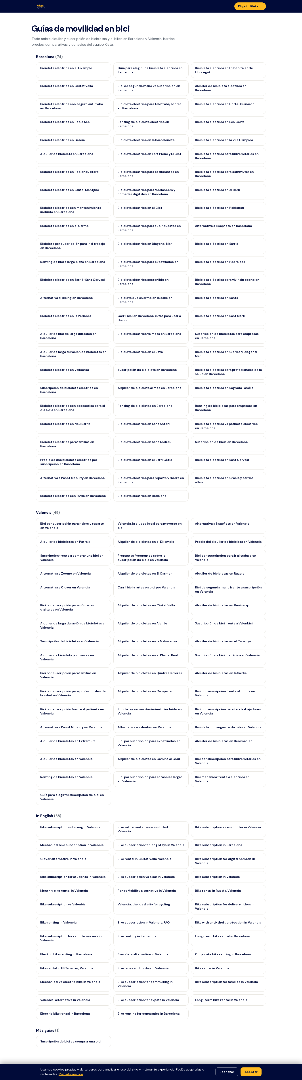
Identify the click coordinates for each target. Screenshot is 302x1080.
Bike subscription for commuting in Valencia (145, 984)
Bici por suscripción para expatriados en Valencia (149, 743)
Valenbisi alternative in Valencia (65, 1000)
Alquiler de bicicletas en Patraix (65, 542)
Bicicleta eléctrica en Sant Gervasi (222, 460)
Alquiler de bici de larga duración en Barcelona (68, 336)
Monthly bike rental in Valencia (64, 891)
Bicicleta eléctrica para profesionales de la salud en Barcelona (228, 372)
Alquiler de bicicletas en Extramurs (68, 741)
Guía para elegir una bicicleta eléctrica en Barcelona (150, 70)
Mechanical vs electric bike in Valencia (70, 982)
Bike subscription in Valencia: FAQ (144, 922)
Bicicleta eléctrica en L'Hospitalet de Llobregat (224, 70)
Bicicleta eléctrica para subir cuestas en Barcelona (149, 228)
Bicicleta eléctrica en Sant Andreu (144, 442)
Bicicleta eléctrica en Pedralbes (220, 262)
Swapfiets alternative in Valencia (143, 954)
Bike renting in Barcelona (137, 936)
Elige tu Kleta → (250, 6)
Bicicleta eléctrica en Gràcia (62, 140)
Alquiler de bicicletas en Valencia (66, 759)
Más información (71, 1074)
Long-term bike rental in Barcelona (222, 936)
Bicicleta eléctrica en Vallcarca (64, 370)
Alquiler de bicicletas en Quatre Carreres (150, 673)
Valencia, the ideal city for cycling (144, 904)
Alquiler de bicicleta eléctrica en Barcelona (221, 88)
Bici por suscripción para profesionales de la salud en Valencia (73, 693)
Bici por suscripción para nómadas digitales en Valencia (67, 607)
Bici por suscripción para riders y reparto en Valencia (72, 526)
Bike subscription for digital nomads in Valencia (225, 861)
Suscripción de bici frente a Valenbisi (224, 623)
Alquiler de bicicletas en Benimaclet (223, 741)
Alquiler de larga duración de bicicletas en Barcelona (73, 354)
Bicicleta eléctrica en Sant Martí (220, 316)
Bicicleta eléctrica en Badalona (142, 496)
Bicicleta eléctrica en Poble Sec (65, 122)
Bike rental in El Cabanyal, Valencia (66, 968)
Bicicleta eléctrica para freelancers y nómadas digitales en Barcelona (146, 192)
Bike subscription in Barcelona (218, 845)
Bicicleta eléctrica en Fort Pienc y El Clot (149, 154)
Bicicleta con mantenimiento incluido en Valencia (150, 711)
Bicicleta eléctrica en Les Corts (220, 122)
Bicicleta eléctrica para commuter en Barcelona (224, 174)
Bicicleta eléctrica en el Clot (140, 208)
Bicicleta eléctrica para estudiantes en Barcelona (148, 174)
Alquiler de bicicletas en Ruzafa (219, 573)
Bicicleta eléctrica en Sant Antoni (144, 424)
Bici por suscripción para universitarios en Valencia (228, 761)
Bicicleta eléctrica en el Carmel (65, 226)
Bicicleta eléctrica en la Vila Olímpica (224, 140)
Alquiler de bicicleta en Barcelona (66, 154)
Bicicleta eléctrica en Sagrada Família (224, 388)
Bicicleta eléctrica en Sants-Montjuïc (69, 190)
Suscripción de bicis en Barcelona (221, 442)
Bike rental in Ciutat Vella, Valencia (144, 859)
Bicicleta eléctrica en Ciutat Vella (66, 86)
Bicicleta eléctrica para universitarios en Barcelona (227, 156)
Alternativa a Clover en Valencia (65, 587)
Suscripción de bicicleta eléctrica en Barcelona (69, 390)
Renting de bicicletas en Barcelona (145, 406)
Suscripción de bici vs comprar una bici (70, 1041)
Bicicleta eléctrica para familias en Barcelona (67, 444)
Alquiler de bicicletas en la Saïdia (221, 673)
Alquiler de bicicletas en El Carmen (145, 573)
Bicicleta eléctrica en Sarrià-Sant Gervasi (72, 280)
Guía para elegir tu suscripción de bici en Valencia (72, 797)
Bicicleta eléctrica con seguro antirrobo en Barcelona (71, 106)
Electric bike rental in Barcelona (65, 1014)
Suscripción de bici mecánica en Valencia (227, 655)
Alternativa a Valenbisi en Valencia (144, 727)
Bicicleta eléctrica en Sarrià (216, 244)
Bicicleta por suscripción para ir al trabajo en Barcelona (72, 246)
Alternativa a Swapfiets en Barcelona (223, 226)
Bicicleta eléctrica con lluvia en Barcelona (73, 496)
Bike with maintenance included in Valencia (145, 829)
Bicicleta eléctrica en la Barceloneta (146, 140)
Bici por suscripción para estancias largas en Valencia (150, 779)
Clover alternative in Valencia (63, 859)
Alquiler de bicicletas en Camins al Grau (149, 759)
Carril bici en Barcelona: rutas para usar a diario (149, 318)
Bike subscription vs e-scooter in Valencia (228, 827)
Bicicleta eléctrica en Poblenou (219, 208)
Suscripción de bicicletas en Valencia (69, 641)
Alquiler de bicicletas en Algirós (143, 623)
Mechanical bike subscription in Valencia (71, 845)
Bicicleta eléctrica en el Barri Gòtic (145, 460)
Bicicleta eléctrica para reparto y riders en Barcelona (151, 480)
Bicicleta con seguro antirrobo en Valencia (228, 727)
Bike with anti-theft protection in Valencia (228, 922)
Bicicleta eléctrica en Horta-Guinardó (224, 104)
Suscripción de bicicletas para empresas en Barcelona (227, 336)
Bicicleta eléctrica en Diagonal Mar (145, 244)
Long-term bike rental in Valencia (221, 1000)
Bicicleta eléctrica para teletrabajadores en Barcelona (150, 106)
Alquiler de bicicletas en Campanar (145, 691)
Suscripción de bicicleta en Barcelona (147, 370)
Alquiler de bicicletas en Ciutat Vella (146, 605)
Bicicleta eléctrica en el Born (217, 190)
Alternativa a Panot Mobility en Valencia (71, 727)
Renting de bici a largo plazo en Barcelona (72, 262)
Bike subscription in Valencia (217, 877)
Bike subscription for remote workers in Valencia (71, 938)
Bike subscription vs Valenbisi (63, 904)
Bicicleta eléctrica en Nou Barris (65, 424)
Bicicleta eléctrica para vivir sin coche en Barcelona (227, 282)
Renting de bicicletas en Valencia (66, 777)
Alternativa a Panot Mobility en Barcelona (72, 478)
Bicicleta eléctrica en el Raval (141, 352)
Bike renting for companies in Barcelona (149, 1014)
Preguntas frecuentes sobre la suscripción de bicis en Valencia (143, 558)
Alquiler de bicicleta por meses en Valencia (67, 657)
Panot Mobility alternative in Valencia (147, 891)
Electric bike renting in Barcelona (66, 954)
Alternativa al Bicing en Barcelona (66, 298)
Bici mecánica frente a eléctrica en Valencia (222, 779)
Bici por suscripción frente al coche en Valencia (225, 693)
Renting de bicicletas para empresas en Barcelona (226, 408)
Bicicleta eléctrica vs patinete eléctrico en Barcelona (226, 426)
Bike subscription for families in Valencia (226, 982)
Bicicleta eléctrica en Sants (216, 298)
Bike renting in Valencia (58, 922)
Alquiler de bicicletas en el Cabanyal (223, 641)
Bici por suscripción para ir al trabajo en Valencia (225, 558)
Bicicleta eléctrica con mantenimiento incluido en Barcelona (70, 210)
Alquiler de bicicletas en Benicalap (222, 605)
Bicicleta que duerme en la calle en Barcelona (145, 300)
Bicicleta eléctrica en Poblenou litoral (69, 172)
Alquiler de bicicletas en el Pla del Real (148, 655)
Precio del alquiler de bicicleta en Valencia (228, 542)
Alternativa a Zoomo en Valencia (65, 573)
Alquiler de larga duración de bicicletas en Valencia (73, 625)
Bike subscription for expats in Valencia (148, 1000)
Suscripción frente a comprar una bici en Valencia (71, 558)
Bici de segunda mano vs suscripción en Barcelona (149, 88)
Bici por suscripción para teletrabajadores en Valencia (228, 711)
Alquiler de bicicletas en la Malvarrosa (147, 641)
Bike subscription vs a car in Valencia (146, 877)
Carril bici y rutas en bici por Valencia (146, 587)
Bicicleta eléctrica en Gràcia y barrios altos (224, 480)
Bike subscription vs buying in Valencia (70, 827)
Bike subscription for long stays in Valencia (151, 845)
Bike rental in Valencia (212, 968)
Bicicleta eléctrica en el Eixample (66, 68)
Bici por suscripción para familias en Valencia (68, 675)
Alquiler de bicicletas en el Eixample (146, 542)
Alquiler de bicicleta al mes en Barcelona (149, 388)
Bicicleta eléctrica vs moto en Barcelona (149, 334)
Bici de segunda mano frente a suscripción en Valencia (228, 589)
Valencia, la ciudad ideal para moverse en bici (150, 526)
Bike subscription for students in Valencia (72, 877)
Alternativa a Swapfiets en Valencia (222, 524)
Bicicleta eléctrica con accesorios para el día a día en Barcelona (72, 408)
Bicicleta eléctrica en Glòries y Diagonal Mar (226, 354)
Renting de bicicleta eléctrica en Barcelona (143, 124)
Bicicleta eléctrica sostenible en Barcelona (143, 282)
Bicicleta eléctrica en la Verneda (65, 316)
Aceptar (251, 1072)
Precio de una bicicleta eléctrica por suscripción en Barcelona (68, 462)
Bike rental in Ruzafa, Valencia (218, 891)
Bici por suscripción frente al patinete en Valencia (72, 711)
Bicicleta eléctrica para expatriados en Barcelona (148, 264)
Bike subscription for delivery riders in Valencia (224, 906)
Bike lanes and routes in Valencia (143, 968)
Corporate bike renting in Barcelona (223, 954)
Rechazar (227, 1072)
